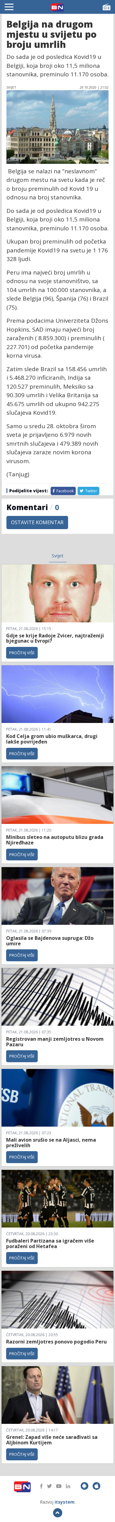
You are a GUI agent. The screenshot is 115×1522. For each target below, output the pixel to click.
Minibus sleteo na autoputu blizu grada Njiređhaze (54, 840)
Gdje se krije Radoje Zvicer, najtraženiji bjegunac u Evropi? (55, 638)
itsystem (65, 1502)
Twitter (90, 491)
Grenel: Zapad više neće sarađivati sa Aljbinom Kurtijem (52, 1440)
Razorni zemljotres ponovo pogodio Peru (56, 1341)
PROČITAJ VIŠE (22, 652)
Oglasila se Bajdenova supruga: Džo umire (50, 941)
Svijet (57, 555)
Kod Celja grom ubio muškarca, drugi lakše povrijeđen (52, 739)
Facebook (65, 491)
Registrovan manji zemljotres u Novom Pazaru (55, 1042)
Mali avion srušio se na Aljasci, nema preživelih (51, 1142)
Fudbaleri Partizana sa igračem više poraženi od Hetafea (50, 1243)
